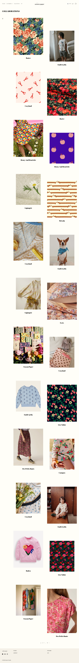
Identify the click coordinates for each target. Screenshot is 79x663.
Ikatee (28, 58)
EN (67, 3)
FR (70, 3)
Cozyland (28, 106)
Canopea (62, 473)
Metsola (62, 221)
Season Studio (8, 660)
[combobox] (68, 3)
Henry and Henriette (28, 160)
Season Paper (28, 367)
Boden (28, 571)
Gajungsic (28, 208)
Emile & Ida (62, 65)
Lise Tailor (62, 425)
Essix (62, 323)
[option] (70, 3)
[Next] (49, 643)
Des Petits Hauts (28, 469)
